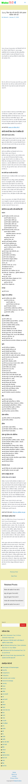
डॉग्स (3, 726)
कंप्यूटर (3, 707)
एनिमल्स (3, 704)
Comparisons (6, 672)
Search (4, 622)
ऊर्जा (3, 702)
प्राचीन (3, 736)
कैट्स (3, 712)
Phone (4, 688)
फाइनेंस (3, 739)
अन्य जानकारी (5, 694)
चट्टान (3, 715)
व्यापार (3, 760)
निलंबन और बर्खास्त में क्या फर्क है (11, 589)
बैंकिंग (3, 747)
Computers (5, 675)
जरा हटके (4, 720)
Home (14, 772)
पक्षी (3, 731)
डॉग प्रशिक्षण (5, 723)
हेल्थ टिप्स (4, 765)
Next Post (14, 576)
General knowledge (7, 680)
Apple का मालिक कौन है (13, 127)
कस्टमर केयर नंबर (6, 710)
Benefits (4, 670)
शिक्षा (3, 763)
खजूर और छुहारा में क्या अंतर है (11, 597)
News (3, 686)
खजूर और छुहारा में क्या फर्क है (11, 593)
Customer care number (8, 678)
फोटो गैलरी (4, 744)
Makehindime (17, 781)
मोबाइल (3, 752)
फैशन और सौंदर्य (5, 742)
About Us (14, 774)
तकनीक (3, 728)
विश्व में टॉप (4, 757)
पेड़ (2, 734)
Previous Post (14, 572)
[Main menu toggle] (25, 2)
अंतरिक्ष (3, 691)
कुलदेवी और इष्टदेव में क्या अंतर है (11, 604)
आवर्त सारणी (4, 699)
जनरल (3, 718)
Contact (14, 776)
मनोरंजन (4, 749)
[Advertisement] (14, 33)
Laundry (4, 683)
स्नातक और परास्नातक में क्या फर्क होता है (13, 600)
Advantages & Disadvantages (10, 667)
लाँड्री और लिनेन (5, 755)
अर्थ (3, 696)
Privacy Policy (14, 778)
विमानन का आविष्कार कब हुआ (19, 512)
